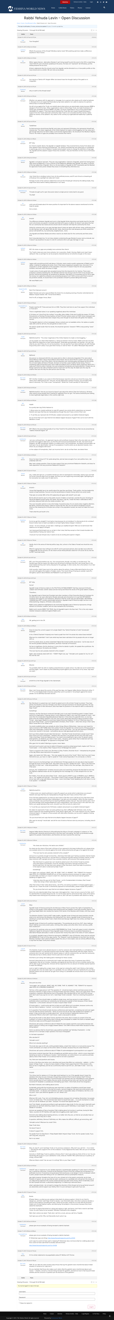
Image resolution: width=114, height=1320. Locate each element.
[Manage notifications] (109, 1316)
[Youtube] (106, 2)
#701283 (94, 121)
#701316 (94, 786)
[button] (104, 7)
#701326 (94, 1231)
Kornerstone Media (56, 1318)
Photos (80, 8)
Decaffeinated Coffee (30, 23)
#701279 (94, 58)
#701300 (94, 436)
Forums (22, 23)
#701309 (94, 626)
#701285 (94, 157)
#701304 (94, 517)
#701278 (94, 47)
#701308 (94, 616)
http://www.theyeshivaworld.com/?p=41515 (61, 1238)
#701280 (94, 75)
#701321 (94, 978)
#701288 (94, 200)
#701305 (94, 540)
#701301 (94, 455)
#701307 (94, 578)
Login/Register (85, 1313)
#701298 (94, 400)
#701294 (94, 333)
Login (91, 2)
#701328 (94, 1260)
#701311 (94, 676)
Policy (104, 1313)
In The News (96, 1313)
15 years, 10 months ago (53, 26)
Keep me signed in (26, 1303)
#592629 (94, 37)
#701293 (94, 303)
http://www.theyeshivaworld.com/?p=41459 (43, 1245)
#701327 (94, 1251)
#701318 (94, 840)
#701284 (94, 139)
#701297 (94, 387)
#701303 (94, 483)
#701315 (94, 699)
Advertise (59, 1313)
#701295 (94, 351)
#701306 (94, 557)
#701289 (94, 214)
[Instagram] (100, 2)
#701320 (94, 945)
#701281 (94, 86)
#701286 (94, 172)
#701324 (94, 1192)
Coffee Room (62, 8)
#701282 (94, 96)
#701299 (94, 424)
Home (53, 8)
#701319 (94, 901)
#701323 (94, 1165)
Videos (72, 8)
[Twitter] (103, 2)
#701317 (94, 827)
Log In (91, 1307)
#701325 (94, 1221)
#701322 (94, 1143)
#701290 (94, 245)
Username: (22, 1291)
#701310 (94, 661)
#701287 (94, 187)
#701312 (94, 686)
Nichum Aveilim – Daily (80, 2)
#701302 (94, 470)
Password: (22, 1297)
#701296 (94, 375)
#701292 (94, 286)
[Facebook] (97, 2)
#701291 (94, 259)
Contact (88, 8)
